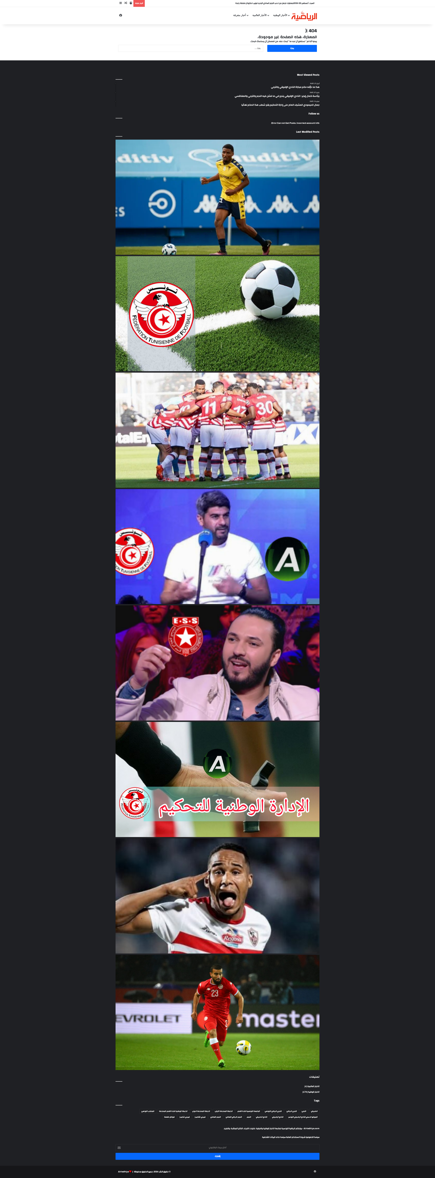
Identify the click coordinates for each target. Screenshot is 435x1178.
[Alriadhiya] (304, 16)
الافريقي (314, 1111)
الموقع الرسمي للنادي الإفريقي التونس (303, 1117)
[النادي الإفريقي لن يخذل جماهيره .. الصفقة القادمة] (217, 430)
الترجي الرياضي (291, 1111)
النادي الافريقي (261, 1117)
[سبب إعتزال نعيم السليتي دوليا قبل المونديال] (217, 1012)
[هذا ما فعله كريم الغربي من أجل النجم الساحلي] (217, 663)
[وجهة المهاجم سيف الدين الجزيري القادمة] (217, 896)
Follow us (314, 113)
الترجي (304, 1111)
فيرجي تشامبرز (200, 1117)
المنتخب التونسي (147, 1111)
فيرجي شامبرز (184, 1117)
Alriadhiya (123, 1171)
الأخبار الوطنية (280, 15)
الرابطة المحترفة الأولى (224, 1111)
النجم (249, 1117)
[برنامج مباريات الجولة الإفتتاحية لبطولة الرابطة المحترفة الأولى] (217, 313)
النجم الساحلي (215, 1117)
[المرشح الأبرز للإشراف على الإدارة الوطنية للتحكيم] (217, 779)
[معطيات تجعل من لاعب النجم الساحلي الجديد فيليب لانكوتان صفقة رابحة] (217, 197)
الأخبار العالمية (260, 15)
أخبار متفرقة (239, 15)
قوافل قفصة (169, 1117)
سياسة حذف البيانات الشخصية (274, 1137)
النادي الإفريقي (277, 1117)
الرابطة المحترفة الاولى (201, 1111)
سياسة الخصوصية (312, 1137)
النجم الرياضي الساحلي (234, 1117)
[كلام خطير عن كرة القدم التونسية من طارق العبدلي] (217, 546)
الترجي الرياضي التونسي (273, 1111)
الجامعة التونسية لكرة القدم (248, 1111)
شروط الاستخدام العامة (295, 1137)
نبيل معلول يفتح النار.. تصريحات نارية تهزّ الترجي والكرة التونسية (267, 3)
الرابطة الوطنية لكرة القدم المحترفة (173, 1111)
